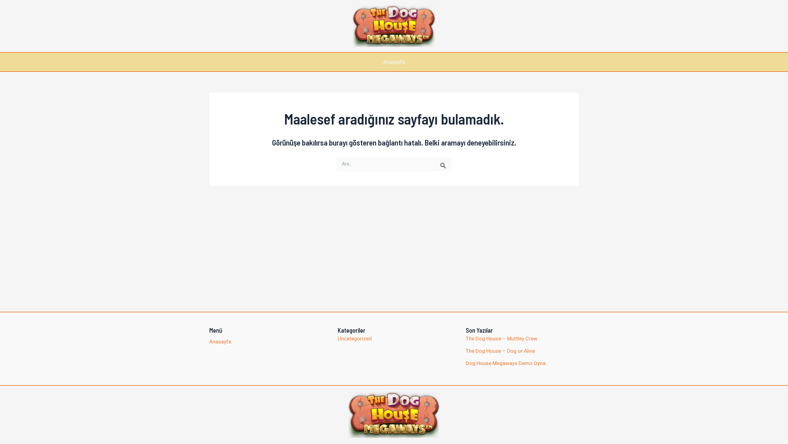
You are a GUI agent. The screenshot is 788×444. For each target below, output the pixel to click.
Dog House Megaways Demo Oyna (505, 363)
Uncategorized (355, 338)
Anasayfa (394, 62)
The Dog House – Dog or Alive (500, 351)
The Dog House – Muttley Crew (501, 338)
